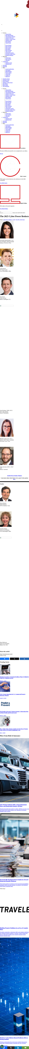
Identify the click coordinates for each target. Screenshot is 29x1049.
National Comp (8, 40)
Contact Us (7, 75)
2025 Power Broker (7, 219)
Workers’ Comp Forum (10, 39)
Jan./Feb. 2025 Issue (20, 219)
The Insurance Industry (10, 36)
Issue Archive (8, 59)
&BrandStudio (8, 71)
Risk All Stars (8, 46)
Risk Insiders (8, 41)
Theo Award (8, 51)
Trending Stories (6, 78)
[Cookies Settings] (2, 1046)
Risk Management (9, 35)
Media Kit (7, 76)
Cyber (14, 219)
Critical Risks (8, 34)
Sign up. (1, 153)
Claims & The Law (9, 37)
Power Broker (8, 45)
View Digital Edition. (4, 208)
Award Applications (9, 69)
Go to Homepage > (4, 1045)
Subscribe (7, 60)
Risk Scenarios (8, 50)
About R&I (7, 74)
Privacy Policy (8, 72)
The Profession (6, 86)
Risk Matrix (7, 49)
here (14, 479)
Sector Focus (8, 42)
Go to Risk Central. (3, 182)
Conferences (5, 61)
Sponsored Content (9, 52)
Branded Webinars (9, 55)
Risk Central (8, 47)
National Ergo (8, 64)
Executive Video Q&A (10, 54)
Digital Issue (8, 57)
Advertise (5, 65)
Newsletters (7, 70)
